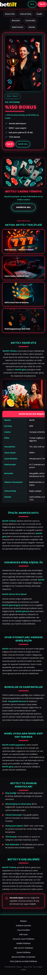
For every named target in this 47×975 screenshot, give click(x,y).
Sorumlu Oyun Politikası (23, 939)
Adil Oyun (23, 934)
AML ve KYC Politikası (23, 948)
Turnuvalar (30, 20)
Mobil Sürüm (17, 27)
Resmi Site (10, 14)
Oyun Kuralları (23, 930)
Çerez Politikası (24, 952)
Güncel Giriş (25, 14)
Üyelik (39, 14)
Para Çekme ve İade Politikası (23, 961)
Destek (32, 27)
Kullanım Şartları (23, 925)
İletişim (23, 921)
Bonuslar (16, 20)
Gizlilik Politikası (23, 943)
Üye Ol (42, 4)
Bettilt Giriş (23, 144)
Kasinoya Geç (23, 207)
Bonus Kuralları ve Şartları (23, 957)
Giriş (32, 4)
